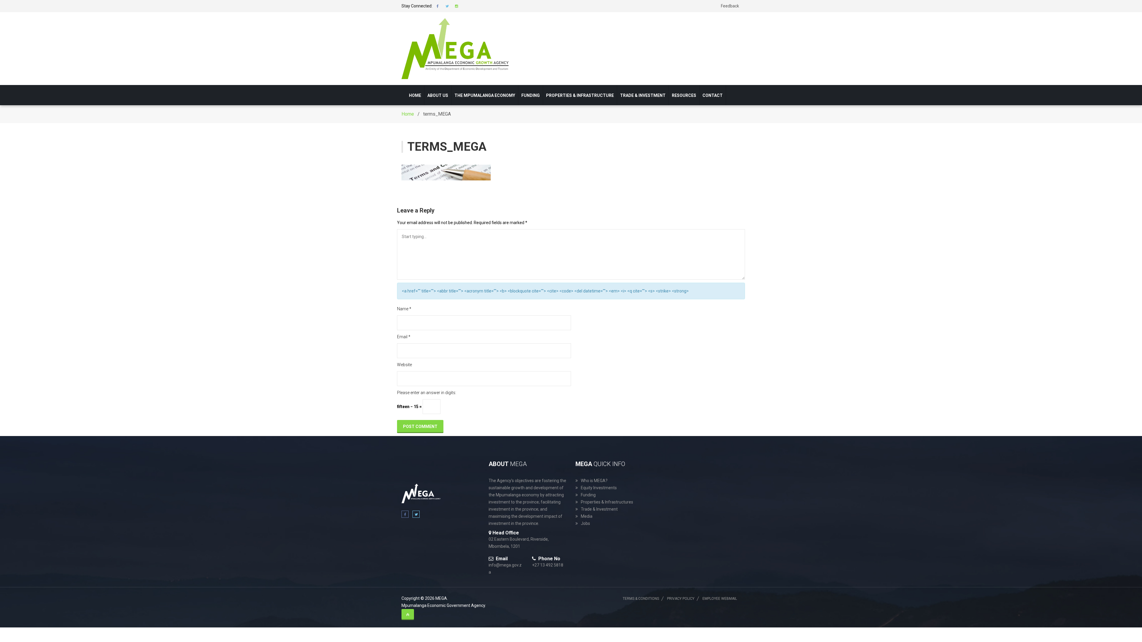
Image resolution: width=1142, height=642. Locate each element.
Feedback (730, 6)
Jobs (585, 523)
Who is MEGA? (594, 480)
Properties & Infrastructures (607, 502)
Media (586, 516)
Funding (530, 95)
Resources (684, 95)
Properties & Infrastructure (580, 95)
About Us (437, 95)
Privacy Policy (680, 599)
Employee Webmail (719, 599)
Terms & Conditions (641, 599)
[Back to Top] (407, 614)
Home (415, 95)
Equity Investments (599, 487)
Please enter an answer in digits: (426, 392)
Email (403, 336)
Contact (712, 95)
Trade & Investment (643, 95)
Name (404, 308)
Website (404, 364)
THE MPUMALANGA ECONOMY (484, 95)
